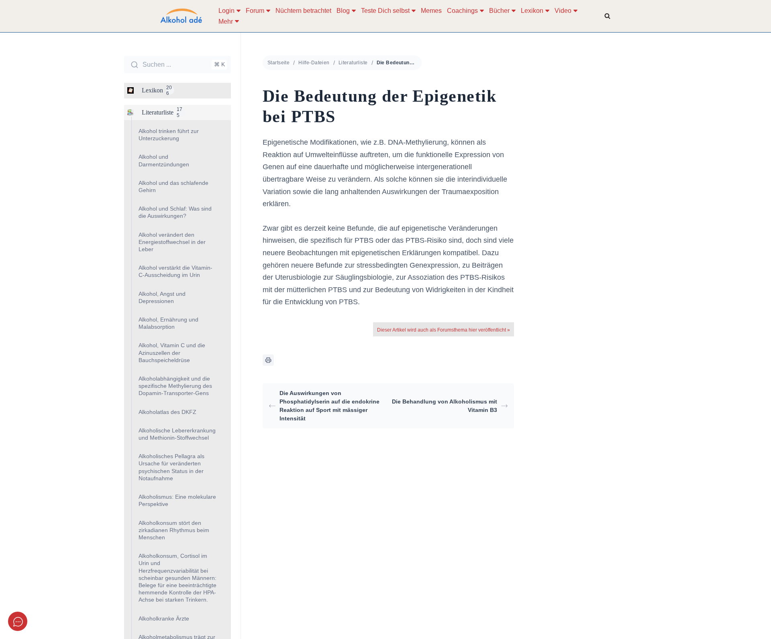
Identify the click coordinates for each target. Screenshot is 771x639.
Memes (431, 10)
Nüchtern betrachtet (303, 10)
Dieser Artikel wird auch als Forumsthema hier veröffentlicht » (443, 330)
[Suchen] (607, 16)
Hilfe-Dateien (313, 63)
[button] (239, 11)
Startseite (278, 63)
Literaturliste (353, 63)
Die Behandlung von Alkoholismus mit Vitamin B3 (444, 405)
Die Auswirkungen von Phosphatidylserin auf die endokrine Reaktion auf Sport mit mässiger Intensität (329, 406)
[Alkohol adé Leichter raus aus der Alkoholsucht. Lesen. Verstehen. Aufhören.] (181, 16)
